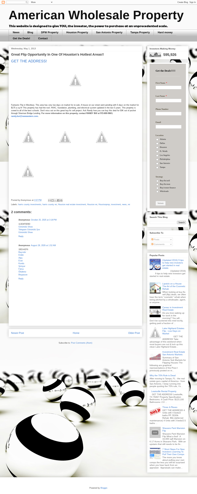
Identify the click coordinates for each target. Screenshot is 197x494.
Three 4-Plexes (169, 407)
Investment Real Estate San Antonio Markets (173, 353)
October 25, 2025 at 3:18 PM (44, 220)
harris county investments (29, 204)
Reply (21, 236)
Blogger (104, 488)
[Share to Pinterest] (61, 200)
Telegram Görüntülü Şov (29, 229)
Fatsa (21, 269)
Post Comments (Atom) (81, 343)
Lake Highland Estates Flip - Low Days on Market (173, 331)
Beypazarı (23, 274)
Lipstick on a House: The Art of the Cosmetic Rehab (173, 286)
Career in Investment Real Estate (172, 308)
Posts (156, 239)
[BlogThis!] (52, 200)
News (16, 32)
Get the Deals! (21, 38)
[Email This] (49, 200)
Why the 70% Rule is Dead (163, 375)
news (124, 204)
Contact (43, 38)
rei (129, 204)
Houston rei (92, 204)
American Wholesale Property (96, 15)
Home (76, 333)
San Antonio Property (109, 32)
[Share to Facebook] (58, 200)
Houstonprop (104, 204)
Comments (159, 244)
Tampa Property (140, 32)
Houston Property (77, 32)
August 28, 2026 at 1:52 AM (43, 245)
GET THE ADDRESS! (29, 61)
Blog (30, 32)
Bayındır (22, 252)
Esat (20, 260)
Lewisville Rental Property (163, 391)
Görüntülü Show (25, 227)
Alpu (20, 258)
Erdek (21, 255)
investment (116, 204)
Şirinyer (21, 266)
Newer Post (17, 333)
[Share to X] (55, 200)
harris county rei (49, 204)
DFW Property (49, 32)
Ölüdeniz (22, 272)
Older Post (134, 333)
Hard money (165, 32)
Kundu (21, 263)
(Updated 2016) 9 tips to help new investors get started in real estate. (173, 264)
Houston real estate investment (72, 204)
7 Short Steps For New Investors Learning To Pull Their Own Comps (173, 452)
